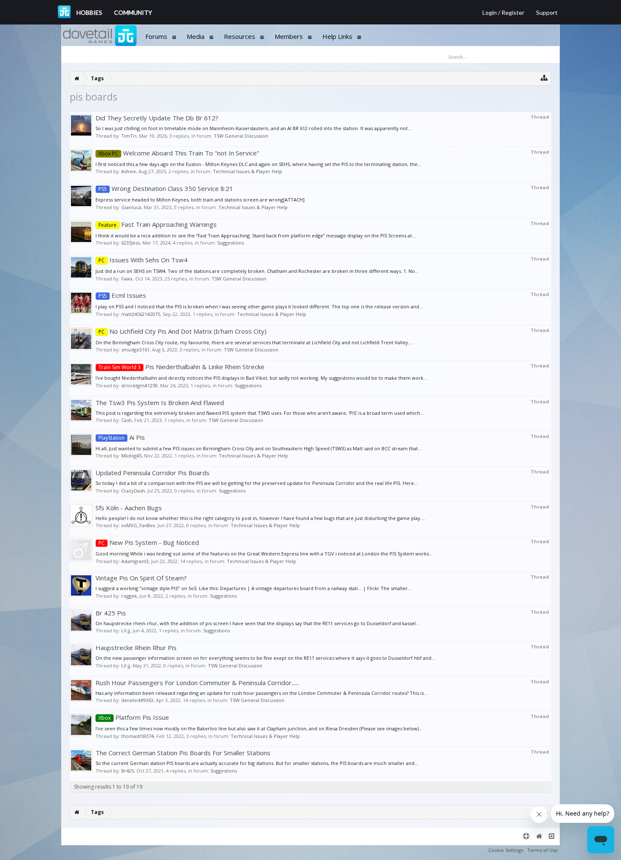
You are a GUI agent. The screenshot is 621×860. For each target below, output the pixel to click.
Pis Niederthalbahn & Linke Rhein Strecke (181, 366)
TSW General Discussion (241, 136)
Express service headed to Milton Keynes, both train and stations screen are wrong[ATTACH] (200, 199)
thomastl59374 (137, 736)
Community (133, 12)
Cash (126, 420)
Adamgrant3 (135, 561)
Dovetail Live (64, 11)
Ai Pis (121, 437)
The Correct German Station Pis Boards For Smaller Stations (182, 752)
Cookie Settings (505, 850)
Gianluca (131, 207)
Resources (239, 36)
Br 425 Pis (110, 613)
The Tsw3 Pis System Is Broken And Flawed (159, 402)
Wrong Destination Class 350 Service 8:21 (165, 188)
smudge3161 (135, 349)
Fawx (127, 278)
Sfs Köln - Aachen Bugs (128, 507)
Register (512, 12)
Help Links (337, 36)
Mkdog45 (131, 455)
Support (547, 12)
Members (289, 36)
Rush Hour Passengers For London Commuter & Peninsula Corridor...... (197, 682)
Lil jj (125, 630)
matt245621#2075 (140, 314)
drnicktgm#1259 (139, 385)
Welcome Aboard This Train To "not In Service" (178, 153)
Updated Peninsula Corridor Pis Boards (152, 472)
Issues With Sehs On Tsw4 (143, 260)
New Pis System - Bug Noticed (148, 542)
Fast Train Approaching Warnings (157, 224)
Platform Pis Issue (133, 717)
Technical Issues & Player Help (247, 171)
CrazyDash (133, 490)
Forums (156, 36)
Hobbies (89, 12)
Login (489, 12)
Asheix (128, 171)
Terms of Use (542, 850)
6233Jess (130, 242)
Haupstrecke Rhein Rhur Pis (136, 647)
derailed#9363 (137, 700)
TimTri (128, 136)
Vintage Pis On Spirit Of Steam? (141, 578)
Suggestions (230, 242)
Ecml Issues (122, 295)
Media (195, 36)
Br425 (127, 770)
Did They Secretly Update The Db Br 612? (156, 118)
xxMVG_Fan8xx (138, 525)
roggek (129, 596)
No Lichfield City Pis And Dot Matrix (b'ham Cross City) (182, 331)
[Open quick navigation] (544, 77)
